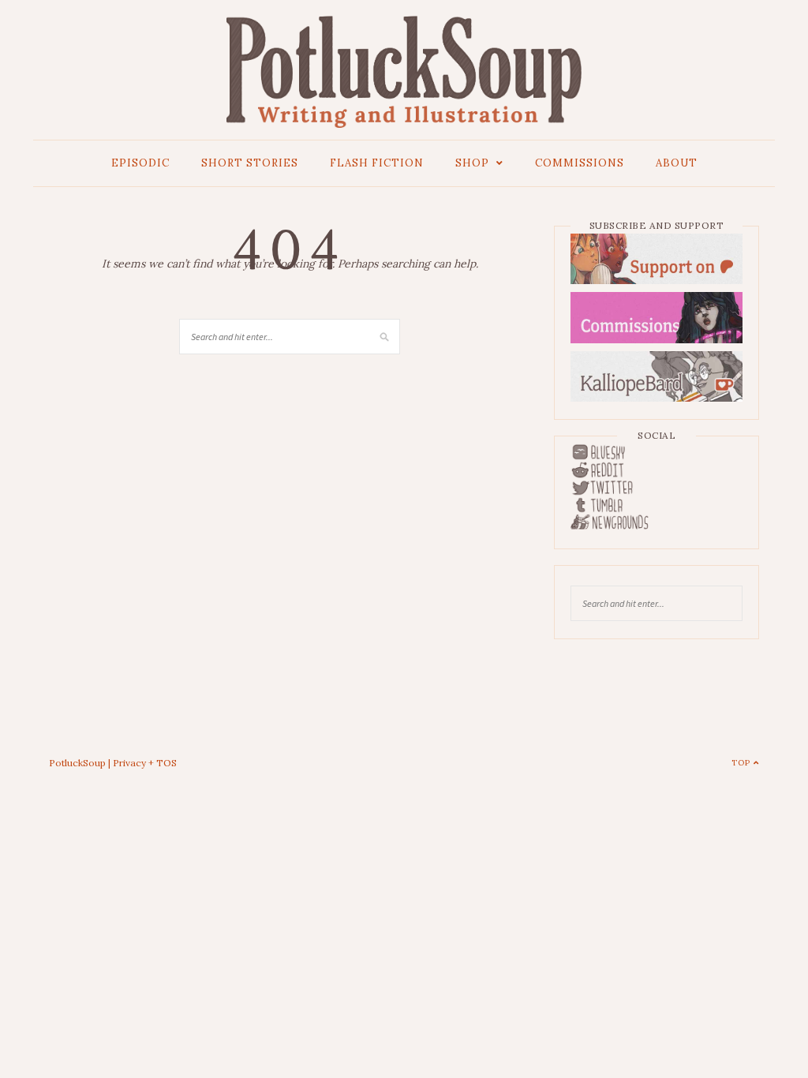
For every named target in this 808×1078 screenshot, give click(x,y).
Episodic (140, 163)
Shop (472, 163)
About (677, 163)
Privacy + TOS (145, 763)
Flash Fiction (377, 163)
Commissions (579, 163)
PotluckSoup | (81, 763)
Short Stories (249, 163)
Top (742, 763)
